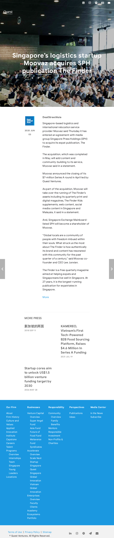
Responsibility (56, 407)
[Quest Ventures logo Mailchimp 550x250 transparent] (8, 12)
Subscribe (96, 417)
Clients (34, 506)
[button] (110, 12)
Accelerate (33, 450)
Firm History (12, 417)
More (46, 297)
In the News (97, 413)
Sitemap (47, 532)
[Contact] (97, 533)
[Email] (108, 2)
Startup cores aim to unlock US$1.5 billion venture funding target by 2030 (38, 377)
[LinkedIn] (83, 2)
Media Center (98, 407)
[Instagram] (89, 2)
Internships (15, 458)
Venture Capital (35, 413)
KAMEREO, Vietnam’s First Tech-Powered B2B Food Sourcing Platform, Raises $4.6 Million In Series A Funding (75, 339)
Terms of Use (15, 532)
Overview (14, 454)
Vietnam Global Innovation (35, 488)
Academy (32, 510)
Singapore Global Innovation (35, 477)
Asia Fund (35, 428)
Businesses (33, 407)
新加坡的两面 (34, 326)
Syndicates (36, 446)
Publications (76, 413)
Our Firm (11, 407)
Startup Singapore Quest (35, 465)
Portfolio (31, 518)
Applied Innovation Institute (11, 432)
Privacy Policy (32, 532)
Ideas (72, 417)
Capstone (11, 439)
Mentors (52, 428)
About (9, 413)
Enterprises (33, 495)
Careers (10, 443)
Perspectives (76, 407)
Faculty (34, 503)
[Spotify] (96, 2)
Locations (11, 476)
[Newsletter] (102, 2)
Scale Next (36, 458)
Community (54, 413)
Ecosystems (33, 514)
